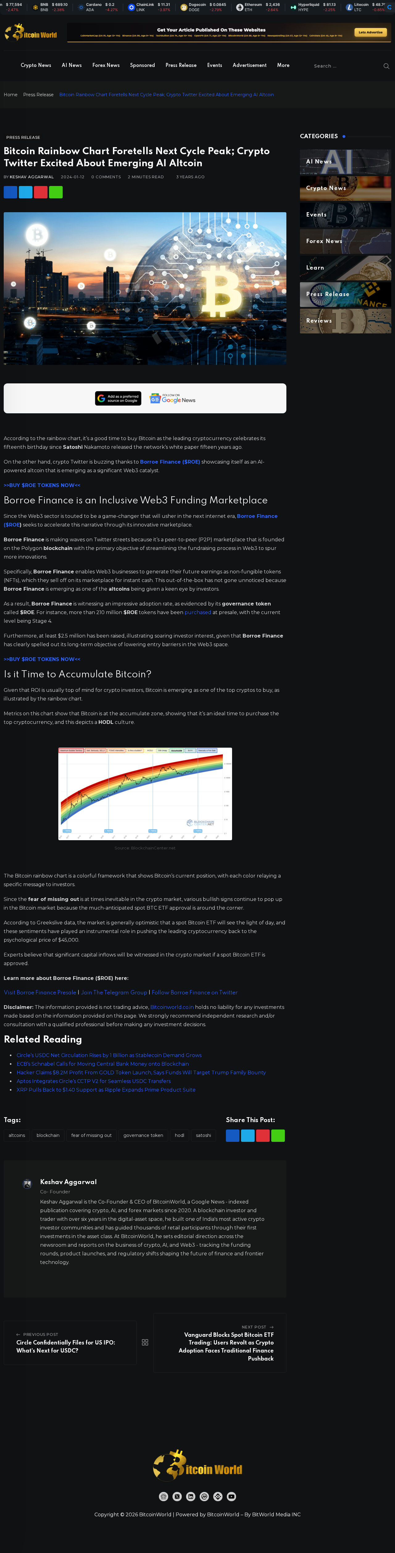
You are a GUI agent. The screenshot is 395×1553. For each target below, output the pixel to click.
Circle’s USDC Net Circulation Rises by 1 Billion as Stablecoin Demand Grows (109, 1055)
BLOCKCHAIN (48, 1135)
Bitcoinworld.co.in (172, 1007)
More (283, 65)
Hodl (179, 1135)
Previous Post (41, 1334)
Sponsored (142, 65)
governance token (143, 1135)
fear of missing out (91, 1135)
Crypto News (36, 65)
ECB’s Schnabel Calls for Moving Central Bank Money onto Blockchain (103, 1064)
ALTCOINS (17, 1135)
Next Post (254, 1327)
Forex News (106, 65)
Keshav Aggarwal (32, 177)
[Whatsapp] (56, 192)
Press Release (181, 65)
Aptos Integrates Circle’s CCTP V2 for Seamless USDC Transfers (94, 1081)
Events (214, 65)
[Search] (387, 66)
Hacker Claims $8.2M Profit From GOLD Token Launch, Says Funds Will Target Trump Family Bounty (141, 1073)
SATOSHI (203, 1135)
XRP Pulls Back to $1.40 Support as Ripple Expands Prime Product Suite (106, 1090)
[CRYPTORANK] (389, 7)
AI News (72, 65)
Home (11, 94)
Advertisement (250, 65)
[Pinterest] (41, 192)
